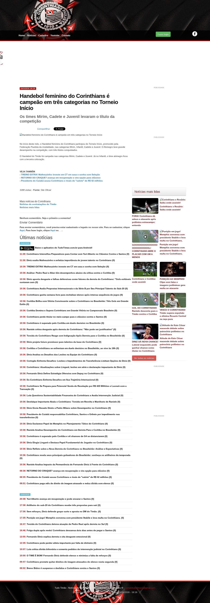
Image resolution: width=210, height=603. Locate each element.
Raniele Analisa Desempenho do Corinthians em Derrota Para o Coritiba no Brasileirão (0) (70, 430)
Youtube (54, 35)
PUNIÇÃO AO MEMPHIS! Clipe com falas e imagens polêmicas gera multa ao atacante (172, 283)
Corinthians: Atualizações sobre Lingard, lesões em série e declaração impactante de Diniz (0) (72, 367)
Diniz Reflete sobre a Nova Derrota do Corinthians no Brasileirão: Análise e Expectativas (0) (71, 449)
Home (22, 35)
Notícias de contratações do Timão (38, 204)
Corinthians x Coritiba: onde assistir (144, 280)
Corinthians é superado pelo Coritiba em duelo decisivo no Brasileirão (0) (62, 323)
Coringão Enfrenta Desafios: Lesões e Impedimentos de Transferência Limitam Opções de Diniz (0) (75, 361)
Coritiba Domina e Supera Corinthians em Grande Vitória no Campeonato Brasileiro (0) (68, 310)
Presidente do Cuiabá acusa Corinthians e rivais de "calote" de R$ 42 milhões (62, 181)
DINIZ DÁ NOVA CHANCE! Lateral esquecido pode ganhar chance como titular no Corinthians (145, 346)
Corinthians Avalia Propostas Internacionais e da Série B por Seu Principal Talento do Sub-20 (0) (74, 288)
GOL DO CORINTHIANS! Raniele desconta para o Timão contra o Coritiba (145, 311)
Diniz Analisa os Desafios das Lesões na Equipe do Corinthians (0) (58, 354)
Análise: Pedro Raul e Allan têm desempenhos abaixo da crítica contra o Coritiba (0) (67, 273)
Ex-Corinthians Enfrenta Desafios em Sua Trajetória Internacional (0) (59, 380)
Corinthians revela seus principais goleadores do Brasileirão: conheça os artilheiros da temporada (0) (75, 456)
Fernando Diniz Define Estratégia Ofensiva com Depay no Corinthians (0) (61, 373)
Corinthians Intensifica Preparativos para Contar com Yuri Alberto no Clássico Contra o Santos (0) (74, 254)
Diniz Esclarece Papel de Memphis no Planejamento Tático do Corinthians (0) (64, 423)
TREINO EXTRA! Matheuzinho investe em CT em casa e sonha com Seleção (60, 174)
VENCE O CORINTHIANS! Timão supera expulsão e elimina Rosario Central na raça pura (173, 314)
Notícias (31, 35)
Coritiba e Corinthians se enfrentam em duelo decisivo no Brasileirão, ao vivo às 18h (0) (69, 348)
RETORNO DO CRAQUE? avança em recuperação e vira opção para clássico (61, 177)
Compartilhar (43, 129)
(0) (64, 266)
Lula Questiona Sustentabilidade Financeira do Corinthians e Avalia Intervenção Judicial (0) (71, 395)
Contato (66, 35)
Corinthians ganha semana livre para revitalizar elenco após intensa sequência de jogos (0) (71, 295)
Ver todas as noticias (144, 358)
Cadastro (43, 35)
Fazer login (163, 34)
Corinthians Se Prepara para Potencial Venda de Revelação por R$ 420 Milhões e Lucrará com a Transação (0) (73, 387)
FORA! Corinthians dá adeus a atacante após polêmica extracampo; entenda (144, 220)
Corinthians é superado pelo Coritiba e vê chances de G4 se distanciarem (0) (63, 436)
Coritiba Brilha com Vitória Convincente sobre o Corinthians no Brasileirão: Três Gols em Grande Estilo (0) (74, 302)
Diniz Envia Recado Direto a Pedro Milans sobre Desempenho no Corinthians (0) (65, 408)
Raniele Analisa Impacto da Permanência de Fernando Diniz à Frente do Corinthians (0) (69, 464)
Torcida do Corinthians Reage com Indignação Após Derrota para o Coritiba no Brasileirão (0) (72, 335)
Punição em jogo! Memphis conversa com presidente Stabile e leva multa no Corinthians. (173, 249)
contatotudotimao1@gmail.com (140, 588)
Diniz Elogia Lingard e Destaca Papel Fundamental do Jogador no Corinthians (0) (66, 442)
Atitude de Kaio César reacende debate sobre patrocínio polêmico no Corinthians (172, 343)
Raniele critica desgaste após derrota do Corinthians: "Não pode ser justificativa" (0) (68, 329)
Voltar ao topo (106, 598)
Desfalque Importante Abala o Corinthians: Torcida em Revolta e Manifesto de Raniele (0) (70, 401)
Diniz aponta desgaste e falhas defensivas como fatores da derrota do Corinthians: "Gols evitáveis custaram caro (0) (75, 280)
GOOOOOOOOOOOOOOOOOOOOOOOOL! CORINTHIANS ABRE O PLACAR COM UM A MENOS (144, 251)
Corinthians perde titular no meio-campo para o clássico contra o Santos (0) (63, 317)
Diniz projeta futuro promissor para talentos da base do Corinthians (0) (60, 342)
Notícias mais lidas (30, 207)
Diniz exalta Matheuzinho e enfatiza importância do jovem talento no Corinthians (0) (67, 260)
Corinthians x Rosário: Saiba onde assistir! (171, 208)
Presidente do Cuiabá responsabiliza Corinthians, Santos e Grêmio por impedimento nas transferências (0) (70, 416)
